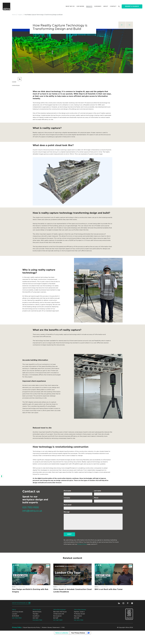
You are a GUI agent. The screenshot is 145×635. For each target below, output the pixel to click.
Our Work (80, 6)
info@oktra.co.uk (32, 511)
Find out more (29, 578)
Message (67, 512)
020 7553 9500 (30, 507)
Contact (113, 6)
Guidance (97, 6)
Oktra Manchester (80, 609)
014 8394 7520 (38, 620)
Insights (89, 6)
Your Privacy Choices (78, 633)
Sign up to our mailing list (20, 602)
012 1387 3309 (58, 620)
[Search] (119, 6)
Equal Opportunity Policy (31, 627)
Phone (96, 497)
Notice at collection (61, 633)
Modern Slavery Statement (51, 627)
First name (67, 490)
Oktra (14, 609)
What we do (70, 6)
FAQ (63, 627)
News (14, 586)
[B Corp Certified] (129, 614)
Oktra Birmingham (59, 609)
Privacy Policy (82, 544)
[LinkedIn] (119, 603)
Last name (97, 490)
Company (67, 497)
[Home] (6, 6)
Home (14, 14)
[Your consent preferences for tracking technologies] (1, 476)
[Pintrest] (128, 603)
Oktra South (37, 609)
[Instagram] (123, 603)
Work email (68, 505)
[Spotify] (132, 603)
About (105, 6)
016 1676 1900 (78, 620)
